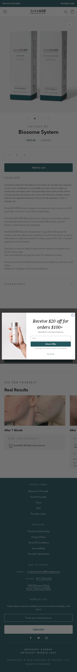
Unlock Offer (50, 344)
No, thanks (50, 354)
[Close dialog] (72, 315)
